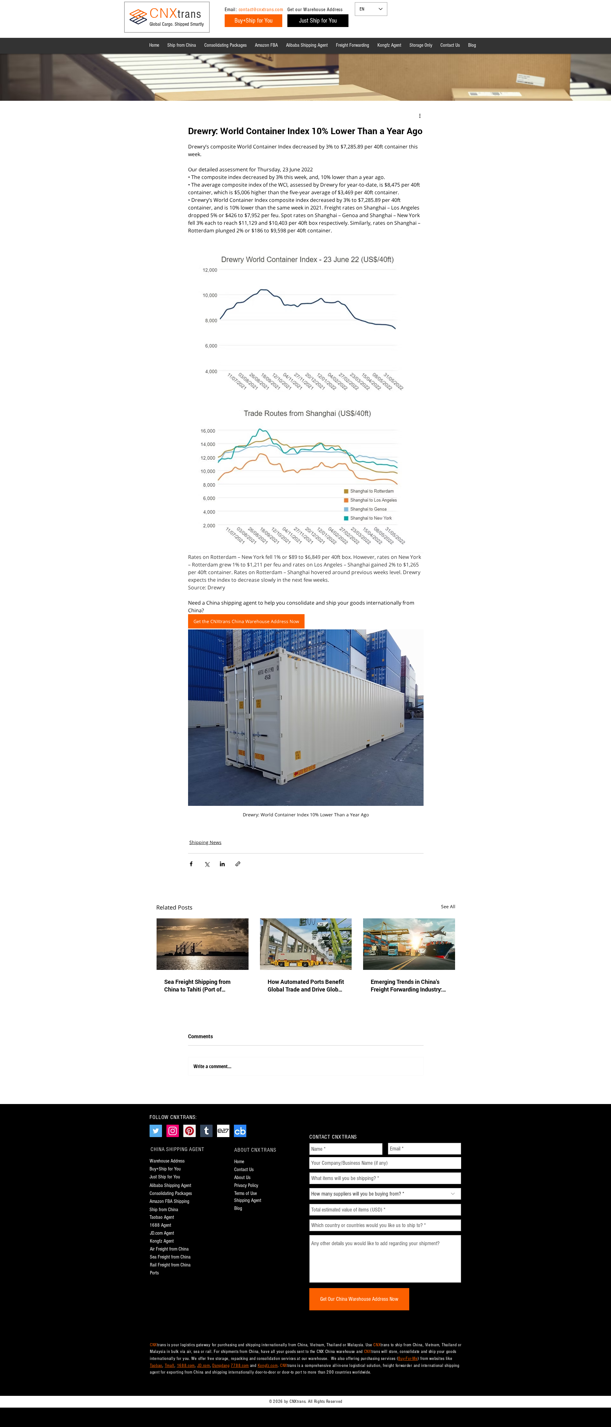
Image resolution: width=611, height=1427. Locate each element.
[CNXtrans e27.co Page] (223, 1131)
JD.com (203, 1365)
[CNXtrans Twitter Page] (156, 1131)
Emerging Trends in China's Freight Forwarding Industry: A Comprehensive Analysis (409, 985)
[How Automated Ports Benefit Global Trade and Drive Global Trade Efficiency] (306, 944)
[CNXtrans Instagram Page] (172, 1131)
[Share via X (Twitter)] (207, 864)
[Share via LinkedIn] (222, 864)
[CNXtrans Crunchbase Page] (240, 1131)
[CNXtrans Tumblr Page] (206, 1131)
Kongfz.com (268, 1365)
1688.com (186, 1365)
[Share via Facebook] (191, 864)
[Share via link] (238, 864)
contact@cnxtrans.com (261, 9)
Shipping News (205, 842)
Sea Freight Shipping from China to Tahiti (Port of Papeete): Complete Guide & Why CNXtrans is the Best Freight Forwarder (200, 985)
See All (448, 906)
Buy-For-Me (408, 1358)
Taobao (156, 1365)
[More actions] (420, 116)
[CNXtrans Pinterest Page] (189, 1131)
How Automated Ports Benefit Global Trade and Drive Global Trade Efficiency (306, 985)
